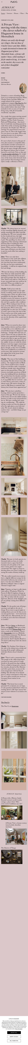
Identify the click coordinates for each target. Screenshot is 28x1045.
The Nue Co (19, 103)
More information (18, 1029)
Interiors (9, 13)
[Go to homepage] (14, 2)
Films (22, 13)
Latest (3, 13)
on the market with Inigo (10, 154)
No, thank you (14, 1040)
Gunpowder (8, 633)
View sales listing (14, 774)
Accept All (14, 1032)
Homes (16, 13)
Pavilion (11, 627)
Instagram (15, 706)
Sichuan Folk (16, 629)
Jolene (13, 625)
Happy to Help (14, 1036)
